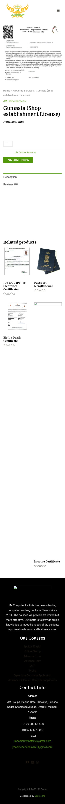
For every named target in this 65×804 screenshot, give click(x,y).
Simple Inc (40, 796)
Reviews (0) (10, 184)
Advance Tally (32, 661)
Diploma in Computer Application (32, 675)
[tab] (32, 177)
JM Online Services (23, 90)
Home (6, 90)
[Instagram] (32, 762)
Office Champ (32, 651)
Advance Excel (32, 656)
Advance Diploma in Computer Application (32, 680)
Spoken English (32, 646)
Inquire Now (18, 160)
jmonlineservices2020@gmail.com (32, 747)
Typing (32, 670)
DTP (32, 665)
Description (10, 177)
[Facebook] (27, 762)
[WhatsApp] (37, 762)
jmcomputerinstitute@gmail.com (32, 741)
